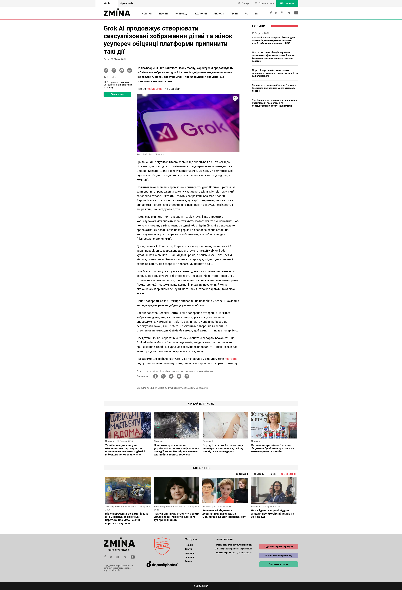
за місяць (259, 473)
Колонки (201, 13)
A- (114, 77)
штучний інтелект (206, 371)
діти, (149, 371)
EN (256, 13)
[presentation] (109, 489)
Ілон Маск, (165, 371)
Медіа (107, 3)
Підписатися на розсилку (278, 555)
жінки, (156, 371)
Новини (147, 13)
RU (246, 13)
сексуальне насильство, (184, 371)
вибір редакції (288, 473)
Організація (126, 3)
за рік (272, 473)
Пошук (246, 3)
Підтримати (287, 3)
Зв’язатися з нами (278, 564)
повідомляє (154, 89)
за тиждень (242, 473)
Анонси (219, 13)
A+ (106, 77)
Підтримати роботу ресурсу (278, 546)
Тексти (163, 13)
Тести (234, 13)
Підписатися (266, 3)
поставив (231, 359)
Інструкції (181, 13)
